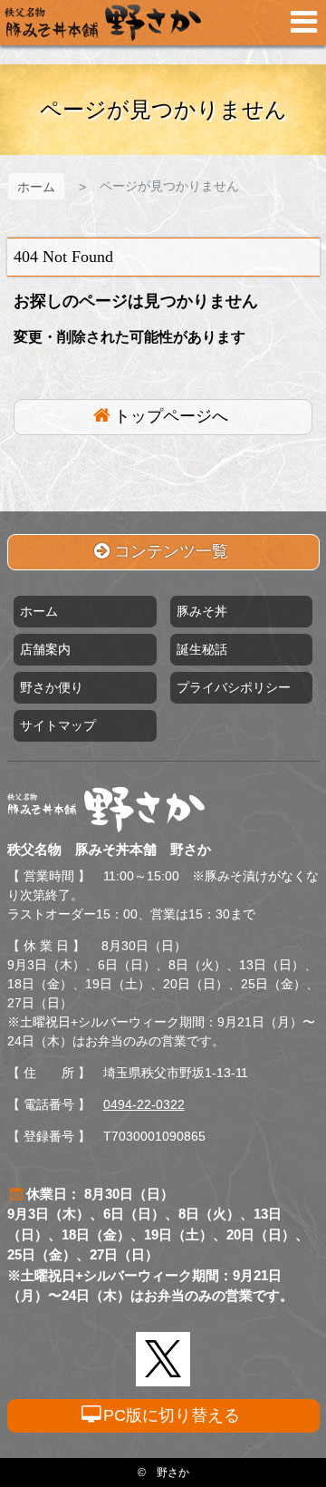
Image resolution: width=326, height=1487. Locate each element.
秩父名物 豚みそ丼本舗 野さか (103, 23)
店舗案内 (45, 649)
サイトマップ (58, 725)
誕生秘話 (202, 649)
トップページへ (171, 416)
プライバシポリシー (234, 687)
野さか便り (51, 687)
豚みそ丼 (202, 611)
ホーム (36, 187)
